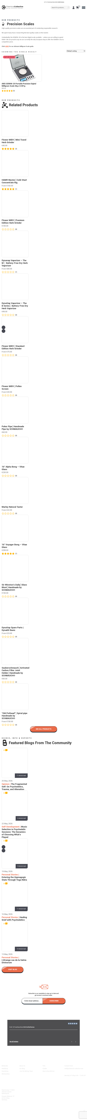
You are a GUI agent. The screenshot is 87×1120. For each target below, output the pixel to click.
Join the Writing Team (26, 1071)
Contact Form (68, 1066)
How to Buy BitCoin (48, 1071)
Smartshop (5, 1071)
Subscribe (54, 1001)
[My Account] (73, 7)
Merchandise (6, 1074)
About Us (22, 1066)
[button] (3, 327)
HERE (7, 46)
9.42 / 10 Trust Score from (22, 1027)
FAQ (44, 1066)
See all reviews (14, 1041)
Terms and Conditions (9, 1108)
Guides (45, 1068)
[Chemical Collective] (12, 7)
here (16, 1053)
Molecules (5, 1066)
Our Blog (22, 1068)
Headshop (5, 1068)
